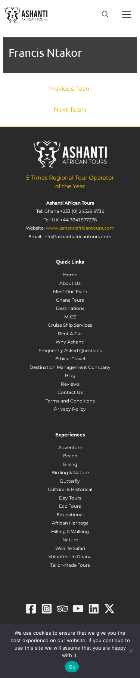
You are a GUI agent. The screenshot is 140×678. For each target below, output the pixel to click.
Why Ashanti (70, 342)
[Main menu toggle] (127, 15)
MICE (70, 317)
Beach (70, 455)
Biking (70, 464)
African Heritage (70, 523)
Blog (70, 375)
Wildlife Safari (70, 548)
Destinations (70, 308)
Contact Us (70, 392)
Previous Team (70, 88)
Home (70, 274)
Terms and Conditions (70, 401)
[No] (130, 650)
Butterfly (70, 481)
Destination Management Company (70, 367)
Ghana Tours (70, 300)
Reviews (70, 384)
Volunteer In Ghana (70, 556)
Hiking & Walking (70, 531)
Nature (70, 539)
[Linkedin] (93, 608)
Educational (70, 514)
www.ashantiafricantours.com (80, 228)
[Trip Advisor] (62, 608)
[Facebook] (31, 608)
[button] (105, 15)
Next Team (70, 109)
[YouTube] (78, 608)
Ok (72, 667)
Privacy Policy (70, 409)
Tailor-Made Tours (70, 565)
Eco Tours (70, 506)
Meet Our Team (70, 291)
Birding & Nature (70, 472)
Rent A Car (70, 333)
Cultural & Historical (70, 489)
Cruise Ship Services (70, 325)
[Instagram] (46, 608)
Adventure (70, 447)
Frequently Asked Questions (70, 350)
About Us (70, 283)
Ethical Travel (70, 358)
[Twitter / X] (109, 608)
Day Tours (70, 498)
